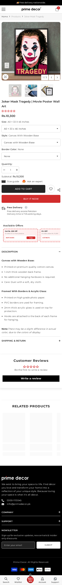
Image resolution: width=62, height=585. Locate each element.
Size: (15, 121)
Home (5, 16)
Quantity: (7, 164)
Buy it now (31, 198)
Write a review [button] (31, 378)
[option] (31, 51)
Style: (20, 135)
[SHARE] (57, 189)
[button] (51, 77)
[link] (51, 189)
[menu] (3, 9)
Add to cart (23, 188)
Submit (48, 545)
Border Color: (13, 149)
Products (16, 16)
